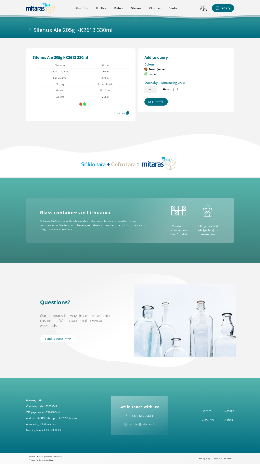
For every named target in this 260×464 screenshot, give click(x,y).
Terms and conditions (222, 458)
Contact (174, 8)
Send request (54, 339)
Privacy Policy (204, 458)
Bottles (101, 8)
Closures (155, 8)
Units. (166, 89)
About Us (81, 8)
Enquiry (225, 8)
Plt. (178, 89)
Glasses (136, 8)
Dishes (118, 8)
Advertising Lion (46, 460)
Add (150, 101)
